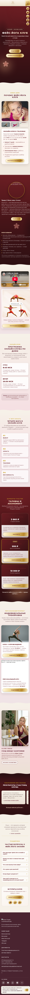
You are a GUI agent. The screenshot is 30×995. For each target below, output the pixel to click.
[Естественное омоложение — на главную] (13, 2)
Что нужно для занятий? (11, 869)
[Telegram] (27, 20)
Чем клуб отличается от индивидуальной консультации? (13, 879)
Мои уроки (4, 936)
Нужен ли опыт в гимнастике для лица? (13, 859)
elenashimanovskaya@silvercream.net (12, 966)
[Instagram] (27, 8)
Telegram (4, 941)
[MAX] (22, 983)
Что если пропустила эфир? (12, 864)
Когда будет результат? (10, 874)
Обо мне (4, 943)
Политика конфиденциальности (10, 950)
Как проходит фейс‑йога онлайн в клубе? (14, 853)
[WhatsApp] (27, 16)
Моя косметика (6, 934)
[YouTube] (27, 12)
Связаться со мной (15, 897)
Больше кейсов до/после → (15, 807)
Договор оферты (6, 952)
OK (26, 990)
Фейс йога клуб (6, 938)
